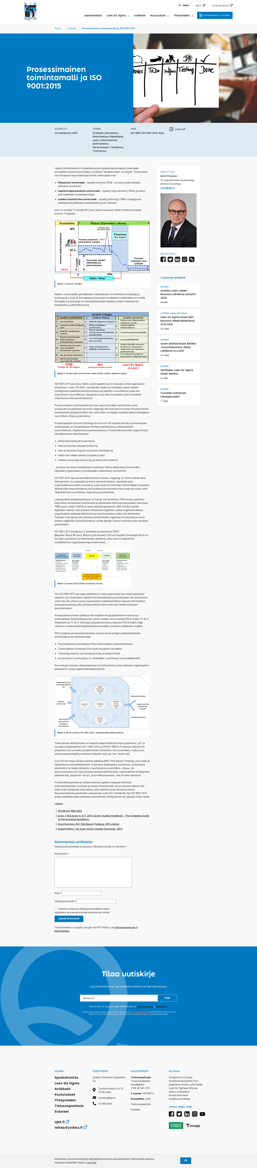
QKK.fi (198, 6)
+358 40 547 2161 (140, 1088)
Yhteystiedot (182, 15)
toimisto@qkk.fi (107, 1098)
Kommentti (62, 853)
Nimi (58, 893)
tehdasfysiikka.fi (220, 6)
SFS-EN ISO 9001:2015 (70, 811)
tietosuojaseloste (125, 927)
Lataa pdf (180, 129)
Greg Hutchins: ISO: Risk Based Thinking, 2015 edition (88, 824)
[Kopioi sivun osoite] (191, 260)
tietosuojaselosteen (139, 1012)
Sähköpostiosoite (65, 901)
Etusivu (58, 29)
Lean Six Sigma (116, 15)
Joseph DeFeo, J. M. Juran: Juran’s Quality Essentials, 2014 (90, 828)
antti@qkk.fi (167, 188)
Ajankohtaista (93, 15)
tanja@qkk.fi (137, 1084)
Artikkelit (139, 15)
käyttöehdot (62, 931)
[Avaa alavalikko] (127, 16)
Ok (185, 1161)
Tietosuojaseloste (69, 1105)
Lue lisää (91, 1162)
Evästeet (62, 1111)
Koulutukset (158, 15)
